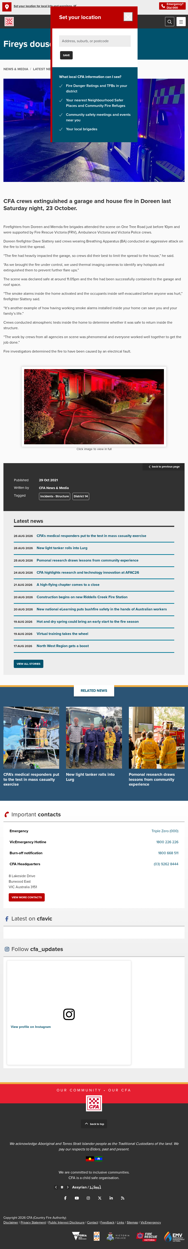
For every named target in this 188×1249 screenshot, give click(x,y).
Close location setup (128, 16)
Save (66, 55)
